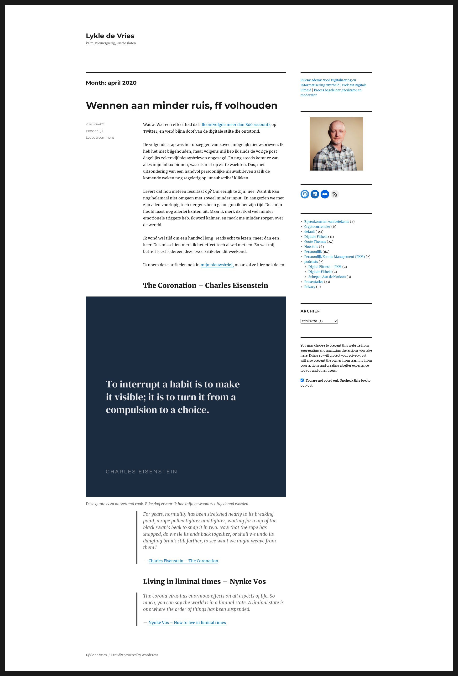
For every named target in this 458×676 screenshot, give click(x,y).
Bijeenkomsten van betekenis (326, 222)
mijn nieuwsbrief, (217, 264)
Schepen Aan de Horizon (327, 277)
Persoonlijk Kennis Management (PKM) (334, 257)
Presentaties (313, 282)
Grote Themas (315, 242)
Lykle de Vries (110, 36)
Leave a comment (100, 137)
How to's (311, 247)
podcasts (311, 262)
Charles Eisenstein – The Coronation (183, 560)
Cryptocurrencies (317, 227)
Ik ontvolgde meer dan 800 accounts (236, 124)
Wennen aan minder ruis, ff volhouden (182, 105)
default (309, 232)
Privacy (309, 287)
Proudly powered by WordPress (134, 655)
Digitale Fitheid (316, 237)
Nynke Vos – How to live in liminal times (187, 622)
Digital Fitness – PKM (325, 267)
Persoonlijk (94, 131)
